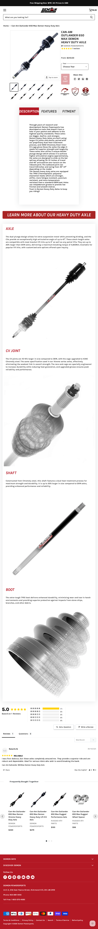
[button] (90, 770)
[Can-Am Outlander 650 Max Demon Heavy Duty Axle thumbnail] (14, 87)
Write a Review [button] (87, 727)
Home (6, 26)
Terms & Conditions (11, 920)
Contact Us (40, 920)
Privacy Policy (27, 920)
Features (49, 111)
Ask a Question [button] (65, 727)
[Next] (95, 816)
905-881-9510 (15, 895)
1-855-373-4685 (18, 899)
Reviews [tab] (6, 733)
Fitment (68, 111)
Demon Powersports (74, 46)
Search (50, 920)
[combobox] (45, 17)
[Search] (91, 17)
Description (29, 111)
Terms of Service (62, 920)
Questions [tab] (23, 733)
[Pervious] (2, 816)
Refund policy (77, 920)
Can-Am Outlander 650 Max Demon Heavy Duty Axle (23, 765)
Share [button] (7, 770)
